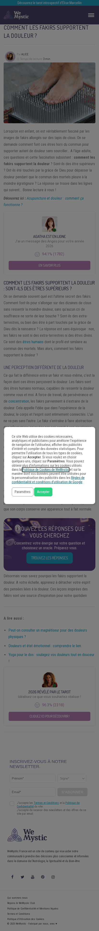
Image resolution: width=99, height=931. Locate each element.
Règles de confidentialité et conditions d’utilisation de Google (48, 480)
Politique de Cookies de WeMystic (45, 470)
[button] (22, 492)
